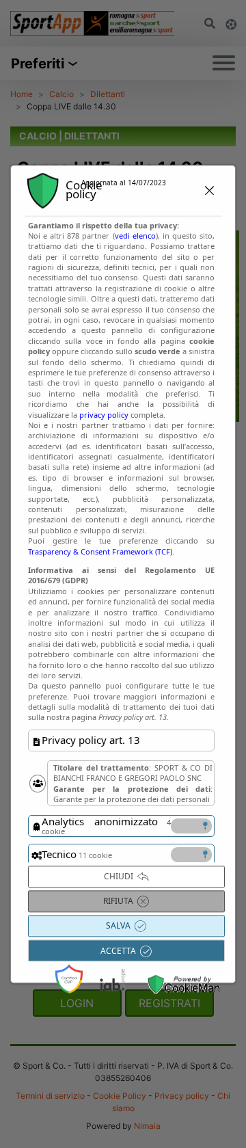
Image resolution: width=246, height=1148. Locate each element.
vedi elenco (135, 235)
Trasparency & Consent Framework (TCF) (100, 551)
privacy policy (103, 415)
